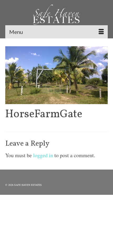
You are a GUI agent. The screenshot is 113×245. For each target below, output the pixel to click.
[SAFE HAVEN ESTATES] (56, 16)
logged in (43, 155)
